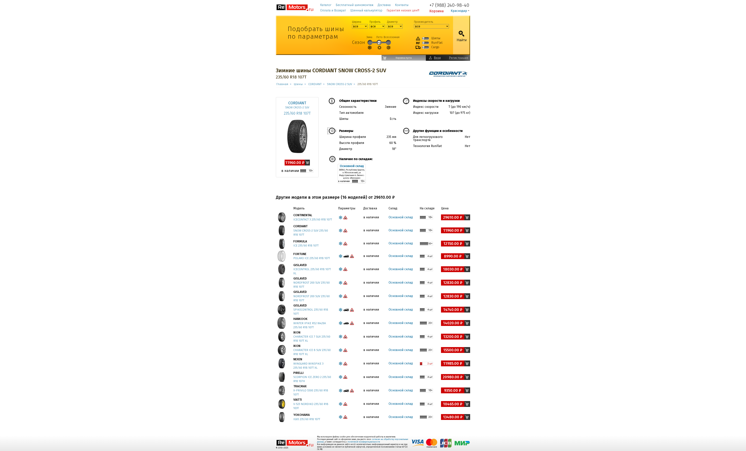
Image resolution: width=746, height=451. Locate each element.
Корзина (436, 11)
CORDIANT (315, 84)
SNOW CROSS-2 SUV (339, 84)
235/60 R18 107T (297, 113)
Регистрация (458, 58)
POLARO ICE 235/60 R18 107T (311, 258)
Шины (298, 84)
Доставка (384, 5)
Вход (437, 58)
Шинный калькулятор (366, 10)
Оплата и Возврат (333, 10)
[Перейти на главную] (295, 7)
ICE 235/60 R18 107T (306, 245)
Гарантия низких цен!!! (403, 10)
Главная (282, 84)
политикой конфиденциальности (364, 442)
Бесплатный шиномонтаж (354, 5)
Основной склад (352, 166)
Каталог (325, 5)
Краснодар (459, 11)
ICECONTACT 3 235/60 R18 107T (312, 219)
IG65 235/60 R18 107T (306, 419)
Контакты (402, 5)
